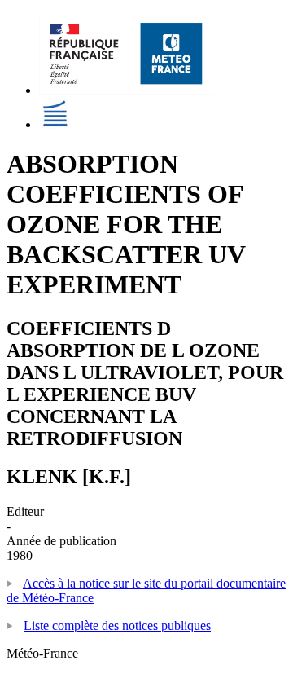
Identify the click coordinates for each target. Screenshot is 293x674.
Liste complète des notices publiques (117, 625)
